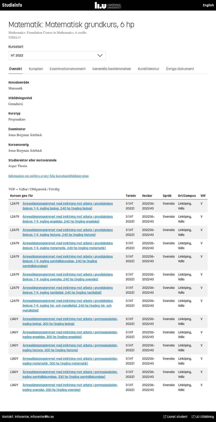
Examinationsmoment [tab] (68, 68)
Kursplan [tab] (36, 68)
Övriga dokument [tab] (180, 68)
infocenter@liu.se (42, 417)
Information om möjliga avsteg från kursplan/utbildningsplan (48, 175)
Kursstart (15, 46)
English (208, 5)
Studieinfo (12, 5)
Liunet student (177, 417)
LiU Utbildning (204, 417)
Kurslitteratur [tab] (148, 68)
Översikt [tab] (15, 68)
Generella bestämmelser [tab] (111, 68)
